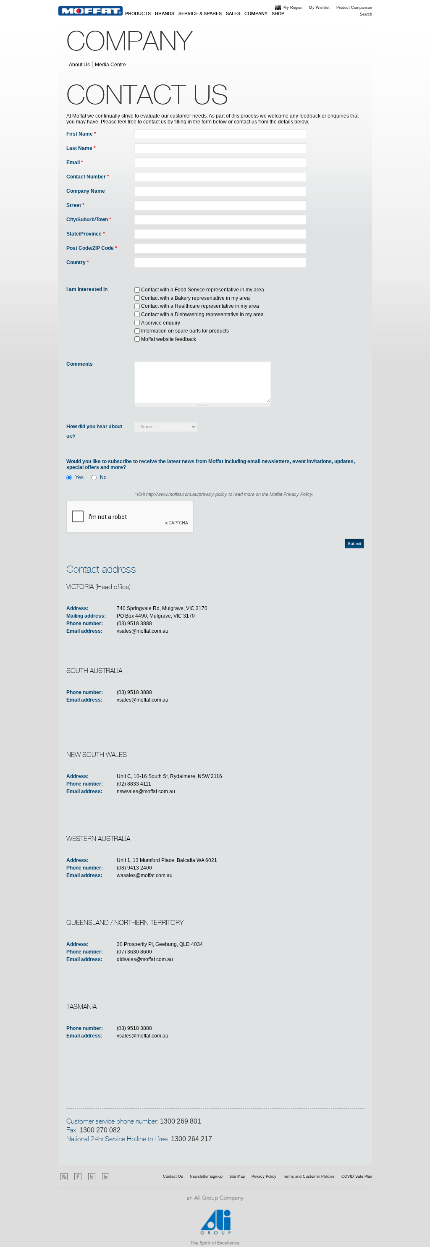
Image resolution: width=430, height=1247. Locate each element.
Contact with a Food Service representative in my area (202, 290)
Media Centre (110, 65)
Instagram (119, 1176)
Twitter (91, 1176)
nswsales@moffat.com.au (146, 791)
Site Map (237, 1176)
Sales (233, 13)
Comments (79, 364)
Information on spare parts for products (185, 331)
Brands (164, 13)
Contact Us (173, 1176)
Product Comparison (354, 7)
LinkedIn (105, 1176)
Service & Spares (200, 13)
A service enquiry (160, 323)
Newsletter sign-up (206, 1176)
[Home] (90, 11)
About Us (79, 65)
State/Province (85, 234)
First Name (81, 134)
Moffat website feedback (168, 339)
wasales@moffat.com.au (145, 875)
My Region (292, 7)
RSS (64, 1176)
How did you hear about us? (94, 432)
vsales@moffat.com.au (142, 631)
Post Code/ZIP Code (91, 248)
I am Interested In (87, 289)
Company (255, 13)
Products (138, 13)
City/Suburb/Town (88, 220)
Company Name (85, 191)
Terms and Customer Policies (309, 1176)
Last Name (81, 148)
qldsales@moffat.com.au (145, 959)
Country (77, 262)
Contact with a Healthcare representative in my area (200, 306)
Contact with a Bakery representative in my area (195, 298)
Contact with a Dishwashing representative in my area (202, 314)
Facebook (77, 1176)
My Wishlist (319, 7)
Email (74, 162)
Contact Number (87, 177)
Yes (79, 477)
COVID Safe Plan (356, 1176)
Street (75, 205)
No (103, 477)
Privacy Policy (264, 1176)
